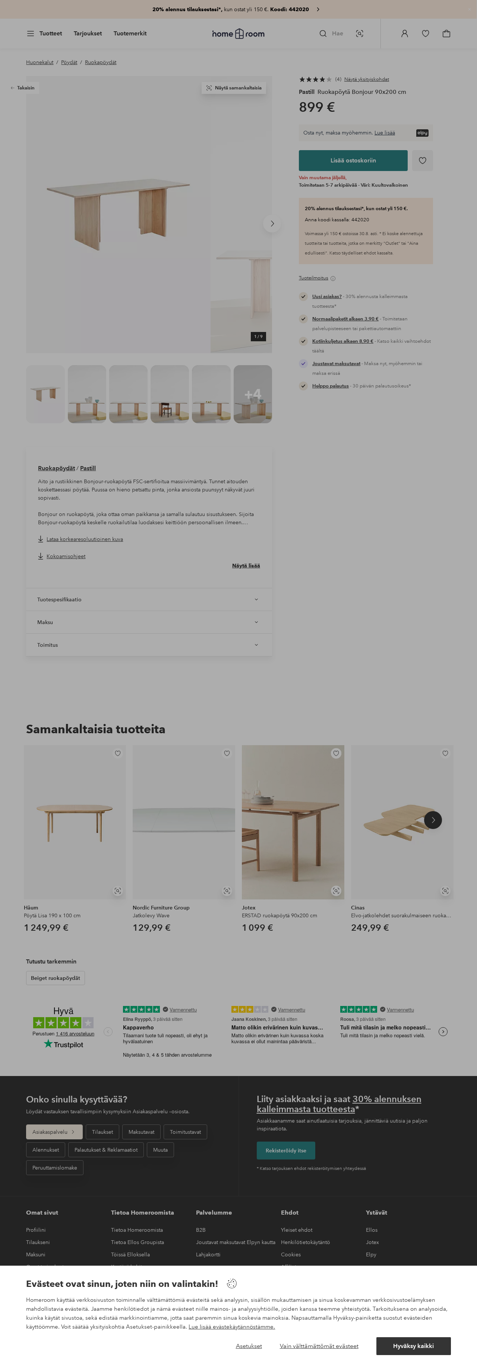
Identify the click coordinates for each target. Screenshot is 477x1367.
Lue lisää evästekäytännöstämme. (232, 1326)
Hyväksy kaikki (413, 1345)
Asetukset (249, 1345)
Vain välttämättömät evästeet (319, 1345)
